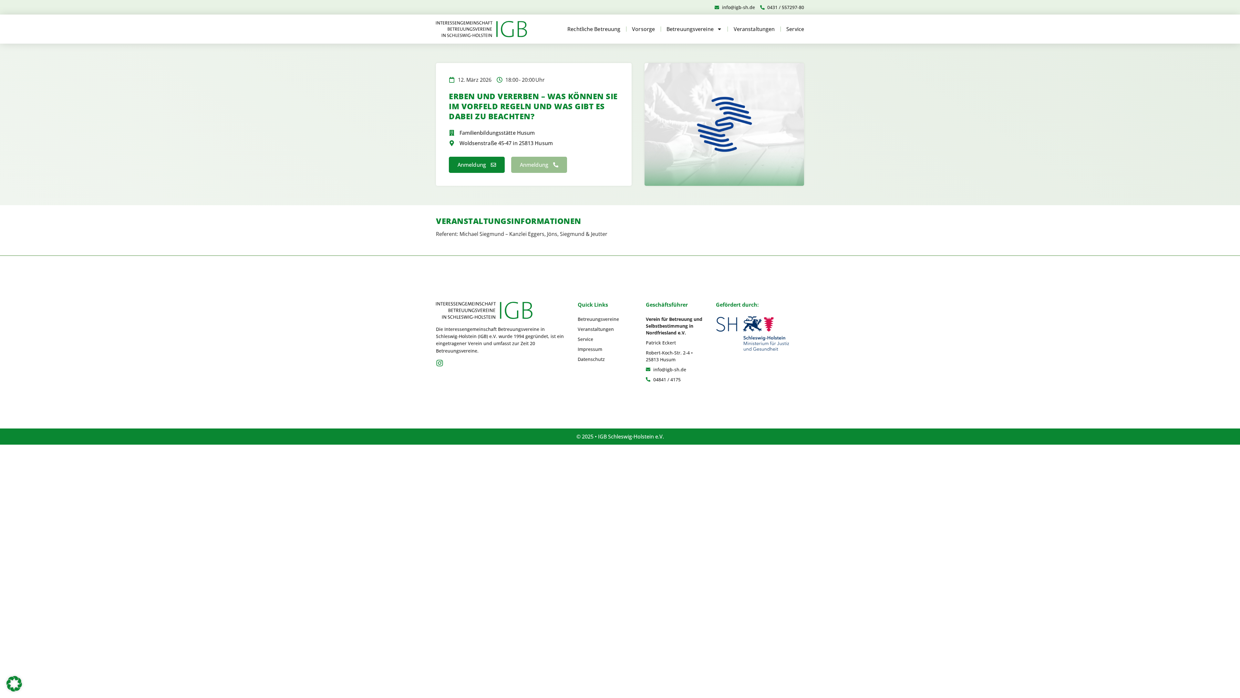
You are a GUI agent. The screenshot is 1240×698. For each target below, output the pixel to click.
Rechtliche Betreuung (593, 29)
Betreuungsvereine (690, 29)
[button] (14, 684)
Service (795, 29)
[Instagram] (439, 363)
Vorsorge (643, 29)
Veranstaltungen (754, 29)
